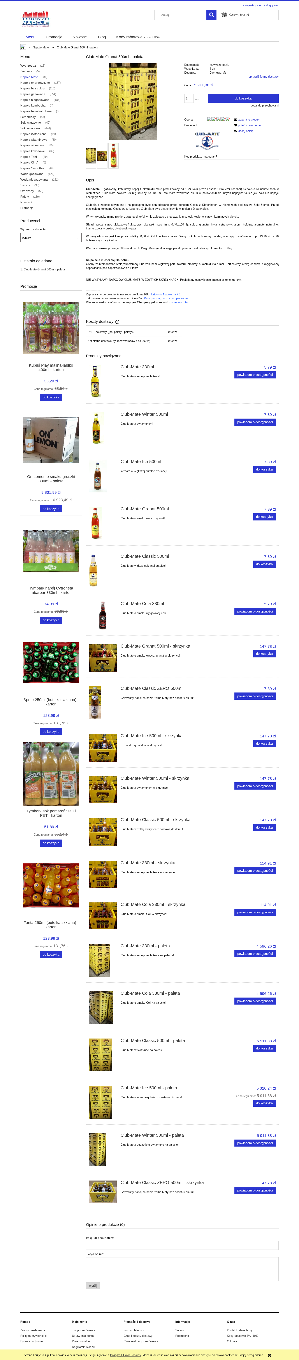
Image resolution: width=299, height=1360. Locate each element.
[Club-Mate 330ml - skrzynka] (103, 874)
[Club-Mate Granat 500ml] (103, 523)
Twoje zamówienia (83, 1330)
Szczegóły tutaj (178, 302)
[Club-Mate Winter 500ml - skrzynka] (103, 789)
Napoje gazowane (32, 94)
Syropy (25, 185)
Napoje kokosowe (32, 151)
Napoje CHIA (29, 162)
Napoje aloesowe (32, 145)
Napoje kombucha (33, 105)
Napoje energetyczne (35, 82)
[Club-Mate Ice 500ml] (103, 476)
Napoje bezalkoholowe (36, 111)
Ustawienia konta (83, 1335)
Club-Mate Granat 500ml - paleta (44, 269)
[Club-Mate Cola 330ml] (103, 615)
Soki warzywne (30, 122)
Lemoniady (28, 117)
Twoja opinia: (95, 1254)
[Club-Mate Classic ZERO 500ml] (103, 702)
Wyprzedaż (28, 65)
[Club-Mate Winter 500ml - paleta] (103, 1149)
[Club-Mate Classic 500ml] (103, 570)
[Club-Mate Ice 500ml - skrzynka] (103, 748)
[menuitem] (30, 37)
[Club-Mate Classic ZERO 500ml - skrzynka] (103, 1192)
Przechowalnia (81, 1341)
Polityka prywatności (33, 1335)
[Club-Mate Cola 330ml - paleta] (103, 1007)
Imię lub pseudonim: (100, 1237)
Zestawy (26, 71)
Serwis (179, 1330)
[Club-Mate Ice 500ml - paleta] (103, 1102)
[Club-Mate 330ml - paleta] (103, 960)
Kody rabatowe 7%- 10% (242, 1335)
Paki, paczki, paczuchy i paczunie (166, 298)
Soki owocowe (30, 128)
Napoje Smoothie (32, 168)
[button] (246, 119)
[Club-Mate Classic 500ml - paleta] (103, 1055)
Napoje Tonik (29, 156)
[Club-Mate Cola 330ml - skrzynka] (103, 915)
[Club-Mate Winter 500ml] (103, 428)
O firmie (232, 1341)
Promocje (26, 208)
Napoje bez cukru (32, 88)
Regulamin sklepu (83, 1347)
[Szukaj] (211, 15)
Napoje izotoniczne (33, 134)
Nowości (26, 202)
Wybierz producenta (33, 229)
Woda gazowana (32, 174)
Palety (24, 196)
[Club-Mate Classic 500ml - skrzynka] (103, 832)
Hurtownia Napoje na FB (165, 294)
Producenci (182, 1335)
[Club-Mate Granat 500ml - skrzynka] (103, 658)
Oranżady (27, 191)
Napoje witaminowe (33, 139)
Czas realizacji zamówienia (141, 1341)
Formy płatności (134, 1330)
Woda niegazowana (34, 179)
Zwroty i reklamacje (32, 1330)
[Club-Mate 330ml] (103, 381)
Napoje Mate (29, 77)
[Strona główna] (35, 18)
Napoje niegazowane (34, 99)
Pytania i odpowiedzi (33, 1341)
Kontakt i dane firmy (240, 1330)
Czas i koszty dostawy (138, 1335)
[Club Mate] (207, 140)
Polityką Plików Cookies (125, 1355)
